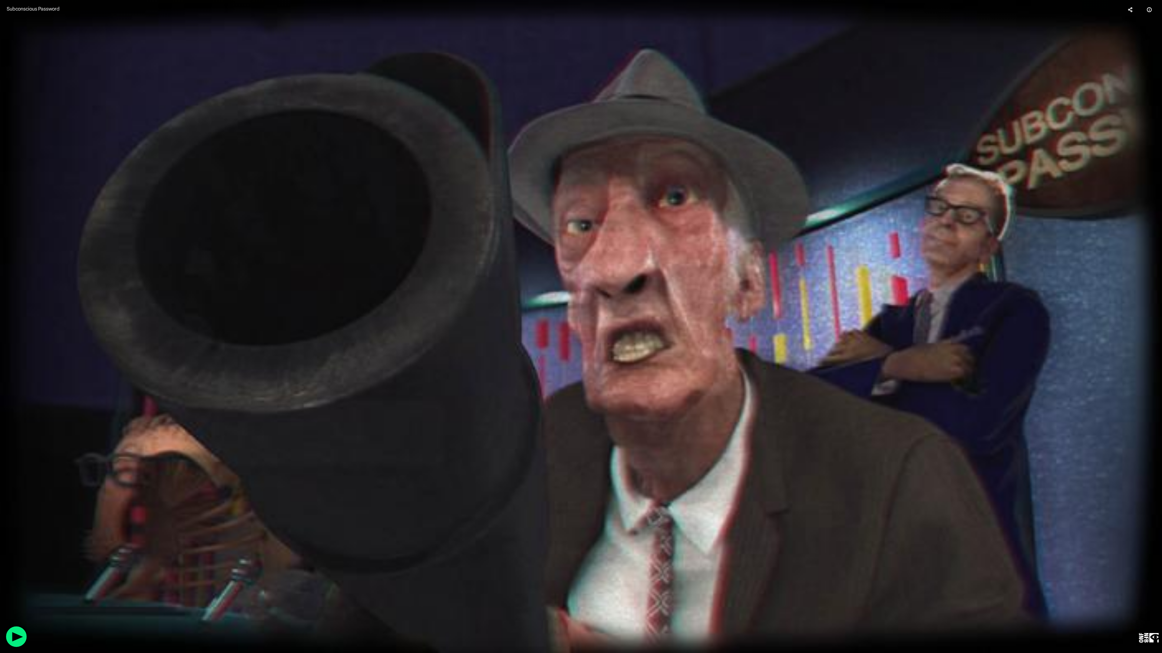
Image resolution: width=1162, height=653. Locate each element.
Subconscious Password (33, 9)
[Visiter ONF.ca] (1149, 638)
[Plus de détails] (1149, 10)
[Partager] (1130, 10)
